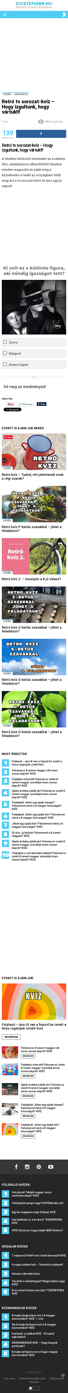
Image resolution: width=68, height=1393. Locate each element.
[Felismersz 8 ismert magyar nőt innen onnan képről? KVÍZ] (10, 1052)
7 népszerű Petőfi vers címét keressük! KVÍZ (39, 1255)
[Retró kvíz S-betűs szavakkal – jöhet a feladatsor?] (34, 657)
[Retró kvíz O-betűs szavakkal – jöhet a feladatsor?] (34, 709)
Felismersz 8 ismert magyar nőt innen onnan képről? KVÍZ (35, 772)
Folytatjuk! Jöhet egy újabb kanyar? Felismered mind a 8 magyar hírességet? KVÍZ (37, 806)
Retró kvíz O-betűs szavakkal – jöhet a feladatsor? (32, 734)
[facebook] (16, 1167)
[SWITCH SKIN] (64, 14)
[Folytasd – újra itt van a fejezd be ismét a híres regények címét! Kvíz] (34, 1001)
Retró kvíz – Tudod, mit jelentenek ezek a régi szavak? (33, 477)
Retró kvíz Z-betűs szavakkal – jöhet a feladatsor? (31, 629)
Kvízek (7, 468)
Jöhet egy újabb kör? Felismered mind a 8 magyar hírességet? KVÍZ (37, 825)
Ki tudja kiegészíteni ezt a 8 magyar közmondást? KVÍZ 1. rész (33, 1317)
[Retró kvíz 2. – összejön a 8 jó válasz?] (34, 556)
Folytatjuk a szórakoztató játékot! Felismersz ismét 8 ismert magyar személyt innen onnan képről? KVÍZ (39, 856)
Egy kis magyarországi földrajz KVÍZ (34, 1212)
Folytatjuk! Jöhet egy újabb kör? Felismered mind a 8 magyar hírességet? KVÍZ (38, 816)
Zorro (13, 342)
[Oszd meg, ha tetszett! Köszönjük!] (41, 134)
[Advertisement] (34, 52)
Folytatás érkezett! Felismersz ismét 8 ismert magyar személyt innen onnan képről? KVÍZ (35, 782)
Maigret (15, 353)
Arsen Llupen (18, 365)
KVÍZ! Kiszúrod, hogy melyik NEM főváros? (37, 1230)
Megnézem (11, 1037)
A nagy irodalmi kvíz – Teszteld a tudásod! (37, 1264)
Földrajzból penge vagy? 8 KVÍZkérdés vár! (38, 1203)
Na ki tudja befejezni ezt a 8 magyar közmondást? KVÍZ (34, 1326)
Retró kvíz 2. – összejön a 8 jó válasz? (31, 579)
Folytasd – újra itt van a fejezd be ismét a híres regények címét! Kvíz (37, 763)
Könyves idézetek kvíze (26, 1273)
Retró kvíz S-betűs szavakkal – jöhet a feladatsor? (31, 682)
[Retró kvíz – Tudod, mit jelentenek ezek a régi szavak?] (34, 452)
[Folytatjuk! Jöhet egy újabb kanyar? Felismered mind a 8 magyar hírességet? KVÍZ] (10, 1109)
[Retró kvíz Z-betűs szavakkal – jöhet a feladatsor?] (34, 605)
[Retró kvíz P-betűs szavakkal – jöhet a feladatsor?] (34, 504)
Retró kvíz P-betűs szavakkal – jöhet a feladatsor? (31, 529)
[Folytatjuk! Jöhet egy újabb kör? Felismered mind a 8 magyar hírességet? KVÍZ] (10, 1129)
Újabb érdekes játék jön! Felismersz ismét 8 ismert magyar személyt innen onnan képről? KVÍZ (38, 794)
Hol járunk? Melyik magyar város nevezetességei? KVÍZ (31, 1194)
